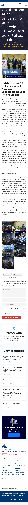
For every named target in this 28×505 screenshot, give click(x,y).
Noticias (12, 101)
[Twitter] (21, 499)
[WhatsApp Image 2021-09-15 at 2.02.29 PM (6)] (20, 251)
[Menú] (26, 5)
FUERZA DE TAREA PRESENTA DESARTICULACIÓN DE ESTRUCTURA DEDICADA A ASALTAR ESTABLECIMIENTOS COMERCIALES (12, 392)
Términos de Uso (19, 470)
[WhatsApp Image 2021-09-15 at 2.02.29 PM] (8, 263)
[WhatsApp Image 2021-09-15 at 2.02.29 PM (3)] (8, 239)
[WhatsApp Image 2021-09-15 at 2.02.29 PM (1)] (8, 227)
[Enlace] (8, 4)
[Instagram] (23, 499)
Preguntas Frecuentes (20, 474)
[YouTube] (25, 499)
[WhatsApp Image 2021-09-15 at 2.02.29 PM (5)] (8, 251)
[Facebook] (19, 499)
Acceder (14, 435)
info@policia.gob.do (20, 465)
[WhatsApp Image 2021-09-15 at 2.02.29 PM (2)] (20, 227)
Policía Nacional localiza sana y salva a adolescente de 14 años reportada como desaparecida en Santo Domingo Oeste (14, 358)
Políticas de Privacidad (20, 472)
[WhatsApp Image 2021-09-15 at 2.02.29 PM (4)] (20, 239)
